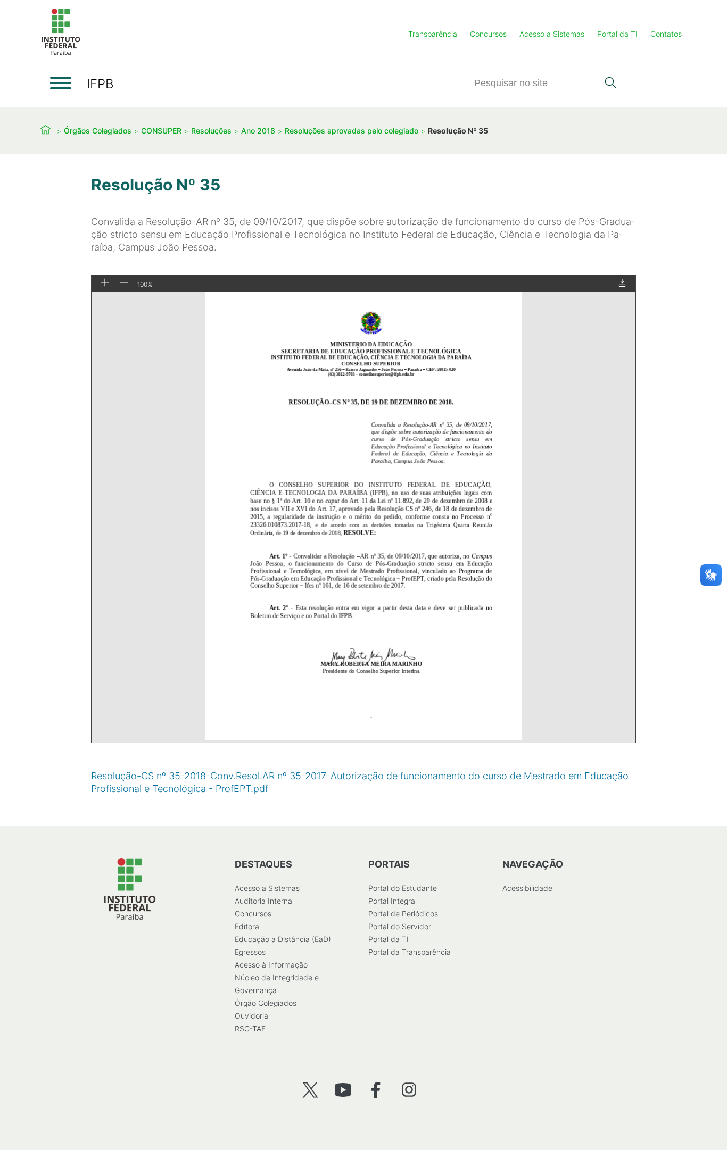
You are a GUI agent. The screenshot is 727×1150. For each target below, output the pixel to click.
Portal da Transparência (409, 951)
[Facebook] (376, 1089)
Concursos (488, 33)
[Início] (60, 53)
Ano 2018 (258, 130)
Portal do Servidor (399, 926)
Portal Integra (391, 900)
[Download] (622, 283)
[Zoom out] (124, 283)
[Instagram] (409, 1089)
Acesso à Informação (271, 964)
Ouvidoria (251, 1015)
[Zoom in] (105, 283)
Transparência (432, 33)
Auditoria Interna (263, 900)
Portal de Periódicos (403, 913)
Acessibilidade (527, 888)
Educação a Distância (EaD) (283, 939)
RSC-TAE (250, 1028)
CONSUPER (161, 130)
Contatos (666, 33)
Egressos (250, 951)
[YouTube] (343, 1089)
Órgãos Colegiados (97, 130)
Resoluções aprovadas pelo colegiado (351, 130)
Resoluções (211, 130)
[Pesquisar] (610, 83)
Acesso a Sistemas (551, 33)
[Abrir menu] (61, 83)
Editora (247, 926)
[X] (310, 1089)
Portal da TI (617, 33)
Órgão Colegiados (265, 1002)
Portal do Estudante (402, 888)
